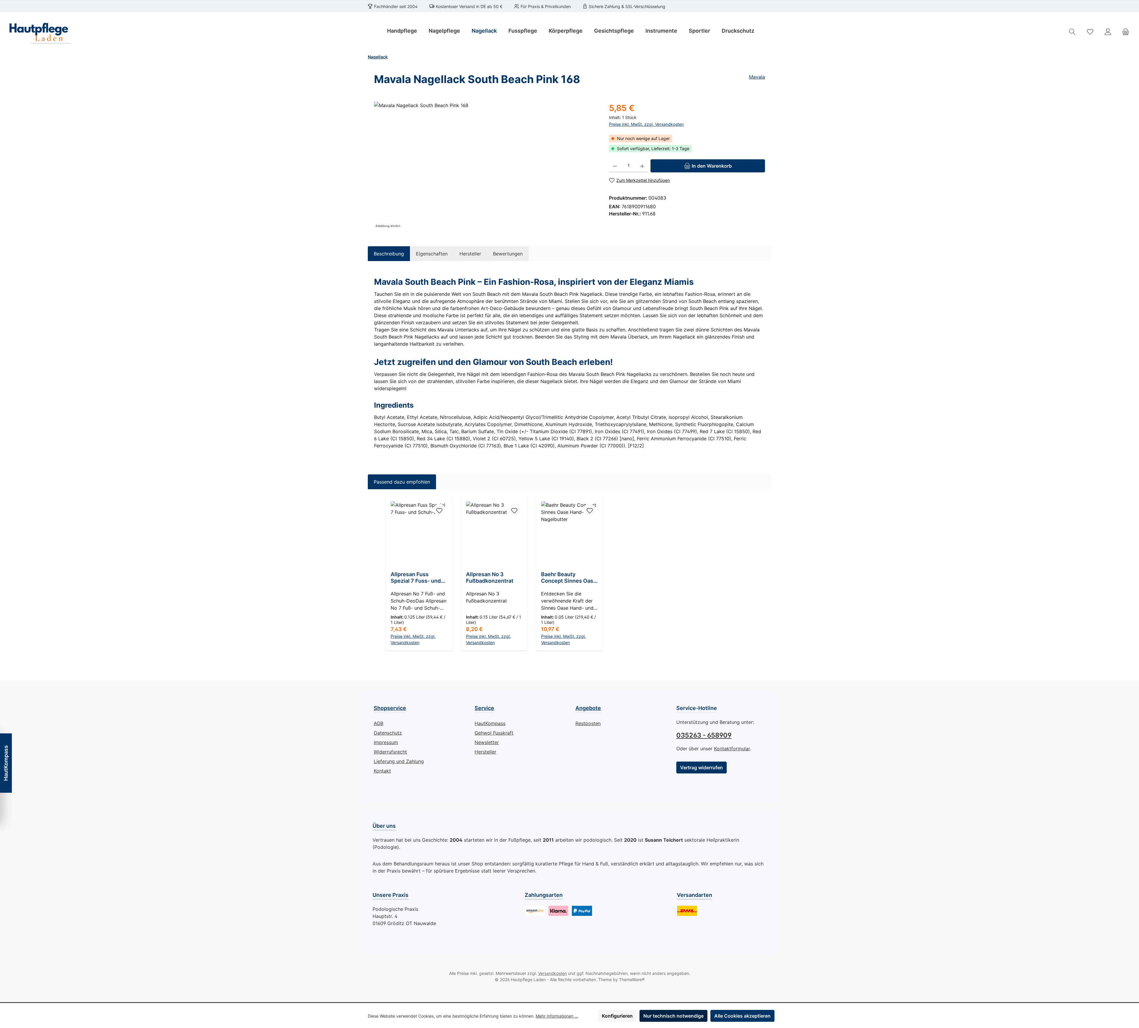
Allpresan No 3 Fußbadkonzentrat (489, 577)
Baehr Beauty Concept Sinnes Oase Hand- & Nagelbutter (568, 577)
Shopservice (390, 708)
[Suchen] (1072, 32)
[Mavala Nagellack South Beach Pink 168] (485, 165)
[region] (485, 165)
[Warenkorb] (1125, 32)
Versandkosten (552, 973)
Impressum (386, 742)
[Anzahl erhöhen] (642, 165)
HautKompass (490, 723)
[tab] (389, 253)
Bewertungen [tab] (508, 254)
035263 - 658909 (703, 735)
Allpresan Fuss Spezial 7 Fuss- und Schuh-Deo (416, 577)
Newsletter (487, 742)
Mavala (757, 77)
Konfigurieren (617, 1016)
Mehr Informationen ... (557, 1016)
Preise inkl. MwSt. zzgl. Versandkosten (646, 124)
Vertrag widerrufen (701, 767)
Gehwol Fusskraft (494, 733)
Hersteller (485, 752)
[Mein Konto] (1107, 32)
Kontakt (382, 771)
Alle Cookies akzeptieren (742, 1016)
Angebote (588, 708)
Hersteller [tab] (470, 254)
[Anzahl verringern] (615, 165)
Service (484, 708)
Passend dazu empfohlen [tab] (402, 482)
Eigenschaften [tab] (432, 254)
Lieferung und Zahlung (399, 761)
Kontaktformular (732, 748)
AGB (378, 723)
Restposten (588, 723)
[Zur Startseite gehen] (38, 31)
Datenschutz (388, 733)
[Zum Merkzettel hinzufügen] (439, 510)
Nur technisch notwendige (673, 1016)
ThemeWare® (632, 979)
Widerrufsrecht (390, 752)
